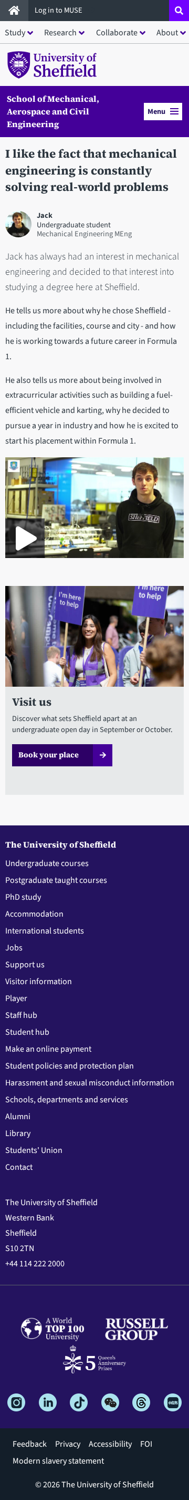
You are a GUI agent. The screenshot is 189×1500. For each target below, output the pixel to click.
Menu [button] (156, 111)
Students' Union (33, 1150)
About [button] (167, 33)
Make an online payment (48, 1049)
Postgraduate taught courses (56, 880)
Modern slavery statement (58, 1461)
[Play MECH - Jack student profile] (25, 538)
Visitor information (38, 981)
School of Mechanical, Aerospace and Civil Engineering (53, 111)
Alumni (17, 1116)
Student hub (27, 1032)
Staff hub (21, 1015)
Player (16, 998)
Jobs (14, 948)
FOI (146, 1444)
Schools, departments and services (66, 1099)
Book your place (48, 754)
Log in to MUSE (59, 10)
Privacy (67, 1444)
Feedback (30, 1444)
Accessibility (110, 1444)
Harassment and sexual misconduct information (89, 1083)
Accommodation (34, 914)
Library (17, 1133)
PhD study (23, 897)
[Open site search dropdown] (179, 10)
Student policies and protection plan (69, 1066)
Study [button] (15, 33)
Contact (19, 1167)
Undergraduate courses (47, 863)
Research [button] (60, 33)
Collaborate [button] (117, 33)
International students (44, 931)
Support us (25, 964)
